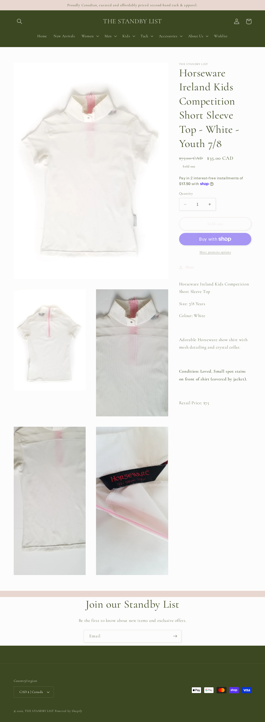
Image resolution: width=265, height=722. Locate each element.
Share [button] (189, 267)
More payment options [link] (215, 252)
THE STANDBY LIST (39, 711)
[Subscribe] (175, 636)
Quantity (186, 193)
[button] (20, 21)
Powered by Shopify (68, 711)
